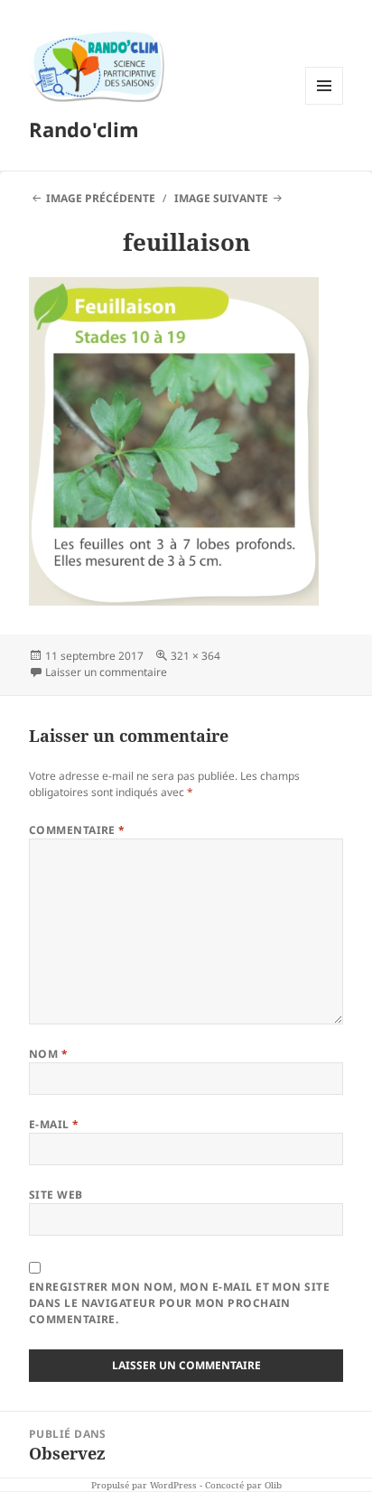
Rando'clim (84, 129)
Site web (56, 1194)
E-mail (54, 1124)
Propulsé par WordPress (144, 1484)
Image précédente (100, 198)
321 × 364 (195, 655)
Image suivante (221, 198)
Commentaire (77, 830)
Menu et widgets (324, 104)
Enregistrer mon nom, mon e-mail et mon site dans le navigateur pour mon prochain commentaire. (179, 1303)
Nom (48, 1053)
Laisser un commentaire (106, 672)
